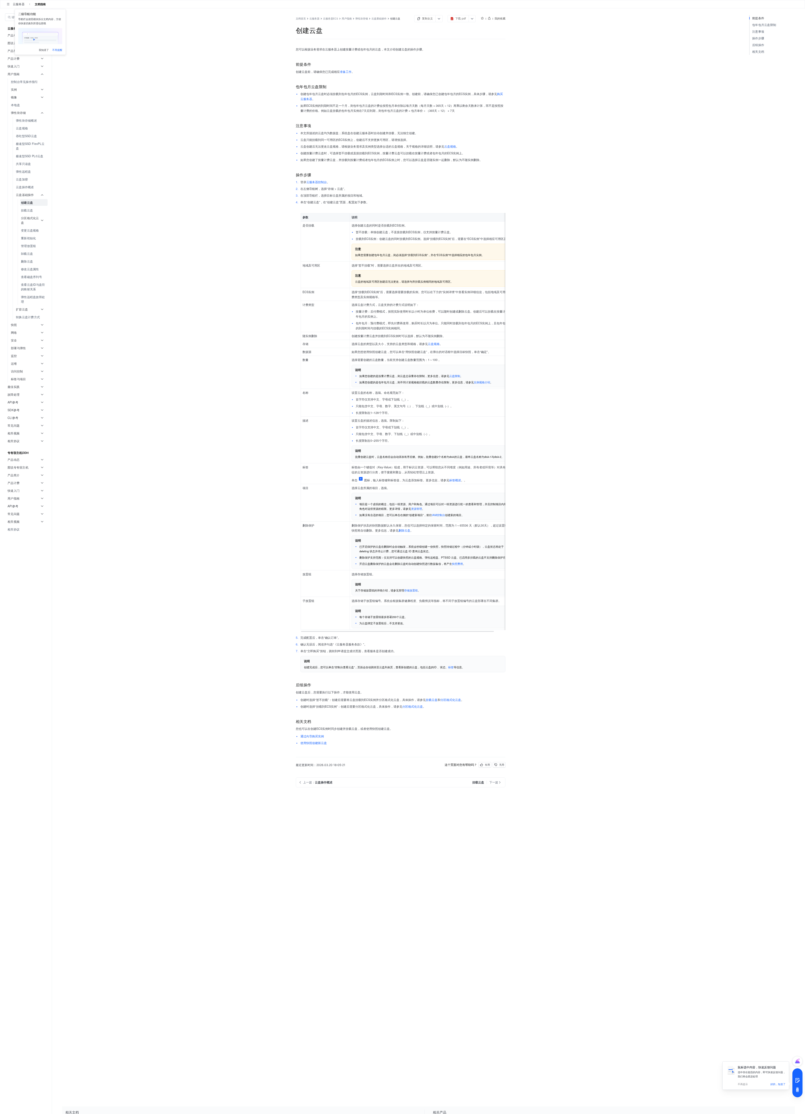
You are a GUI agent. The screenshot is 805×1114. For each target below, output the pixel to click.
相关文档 (758, 51)
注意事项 (758, 31)
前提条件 (758, 18)
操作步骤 (758, 38)
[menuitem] (26, 81)
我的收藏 (500, 18)
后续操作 (758, 45)
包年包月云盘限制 (764, 25)
